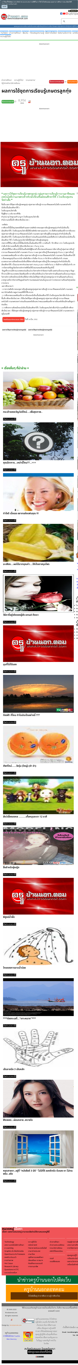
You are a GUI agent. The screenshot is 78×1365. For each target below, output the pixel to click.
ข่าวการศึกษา (7, 80)
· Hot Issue (8, 1263)
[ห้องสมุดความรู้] (37, 32)
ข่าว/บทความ (72, 81)
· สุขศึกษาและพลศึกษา (35, 1257)
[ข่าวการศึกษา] (15, 32)
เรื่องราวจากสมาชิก (56, 81)
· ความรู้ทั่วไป (32, 1242)
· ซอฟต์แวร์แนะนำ (10, 1257)
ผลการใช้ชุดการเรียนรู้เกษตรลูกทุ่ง (14, 330)
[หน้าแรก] (4, 32)
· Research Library (11, 1266)
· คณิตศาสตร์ (32, 1245)
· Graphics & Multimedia (14, 1251)
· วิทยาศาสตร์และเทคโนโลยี (37, 1248)
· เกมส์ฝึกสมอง (54, 1261)
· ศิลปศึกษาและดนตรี (35, 1263)
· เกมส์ (51, 1258)
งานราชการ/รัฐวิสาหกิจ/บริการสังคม (18, 82)
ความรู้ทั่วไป (18, 80)
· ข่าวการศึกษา (54, 1242)
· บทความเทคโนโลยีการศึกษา (14, 1245)
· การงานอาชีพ (32, 1266)
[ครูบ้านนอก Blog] (25, 32)
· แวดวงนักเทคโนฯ (10, 1272)
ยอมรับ (4, 6)
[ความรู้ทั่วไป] (5, 36)
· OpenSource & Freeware (14, 1254)
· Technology (9, 1242)
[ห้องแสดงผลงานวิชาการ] (65, 32)
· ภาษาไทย (31, 1254)
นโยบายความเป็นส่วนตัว (9, 4)
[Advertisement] (38, 350)
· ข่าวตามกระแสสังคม (56, 1245)
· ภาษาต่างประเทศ (33, 1251)
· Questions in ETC (11, 1269)
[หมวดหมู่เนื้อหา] (51, 32)
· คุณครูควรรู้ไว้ (71, 1255)
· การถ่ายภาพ (8, 1260)
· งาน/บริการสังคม (55, 1248)
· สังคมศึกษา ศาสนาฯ (35, 1260)
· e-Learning (8, 1248)
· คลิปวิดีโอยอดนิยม (56, 1251)
